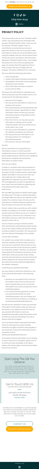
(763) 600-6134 (19, 19)
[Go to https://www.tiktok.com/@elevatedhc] (21, 15)
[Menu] (19, 467)
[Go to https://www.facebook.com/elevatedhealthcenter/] (14, 15)
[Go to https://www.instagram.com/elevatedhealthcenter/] (18, 15)
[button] (19, 424)
